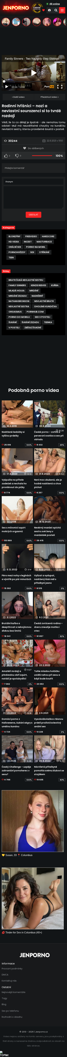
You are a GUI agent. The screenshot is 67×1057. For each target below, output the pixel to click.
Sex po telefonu (10, 1010)
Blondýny (14, 236)
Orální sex (15, 247)
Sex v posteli (42, 317)
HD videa (14, 241)
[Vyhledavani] (56, 10)
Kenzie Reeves (38, 285)
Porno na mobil (35, 247)
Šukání (13, 322)
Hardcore (48, 236)
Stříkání (44, 252)
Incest (28, 241)
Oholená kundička (45, 306)
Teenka (48, 322)
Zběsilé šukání (32, 327)
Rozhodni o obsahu (12, 1016)
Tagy (4, 998)
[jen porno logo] (33, 955)
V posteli (14, 327)
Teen (11, 257)
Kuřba (54, 285)
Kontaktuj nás (9, 980)
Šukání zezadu (30, 322)
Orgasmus (15, 311)
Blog (4, 1004)
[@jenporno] (6, 22)
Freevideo (31, 236)
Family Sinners (17, 285)
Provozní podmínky (12, 968)
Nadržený (37, 295)
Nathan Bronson (19, 301)
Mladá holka (16, 290)
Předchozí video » (50, 97)
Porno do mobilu (19, 317)
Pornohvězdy (17, 252)
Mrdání (33, 290)
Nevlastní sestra (19, 306)
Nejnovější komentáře (13, 992)
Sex (32, 252)
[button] (62, 10)
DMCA (5, 974)
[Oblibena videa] (43, 10)
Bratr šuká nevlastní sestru (26, 280)
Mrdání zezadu (18, 295)
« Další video (18, 97)
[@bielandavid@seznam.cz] (36, 22)
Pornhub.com (35, 311)
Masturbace (44, 241)
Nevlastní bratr (44, 301)
